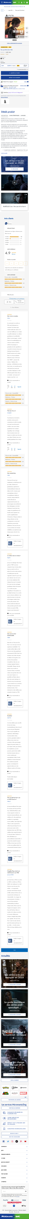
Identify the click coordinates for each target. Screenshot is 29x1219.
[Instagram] (12, 1141)
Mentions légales (22, 1210)
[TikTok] (16, 1141)
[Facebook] (3, 1141)
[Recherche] (24, 2)
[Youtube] (25, 1141)
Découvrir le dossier (15, 984)
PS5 (3, 58)
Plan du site (16, 1212)
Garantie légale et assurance (11, 1210)
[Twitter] (8, 1141)
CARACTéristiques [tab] (14, 115)
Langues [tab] (23, 115)
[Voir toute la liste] (19, 2)
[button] (15, 1147)
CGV (3, 1210)
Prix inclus (22, 69)
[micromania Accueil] (10, 2)
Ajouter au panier (15, 73)
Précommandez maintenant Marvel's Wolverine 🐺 (14, 6)
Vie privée (11, 1212)
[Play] (14, 182)
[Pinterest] (21, 1141)
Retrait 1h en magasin (14, 77)
